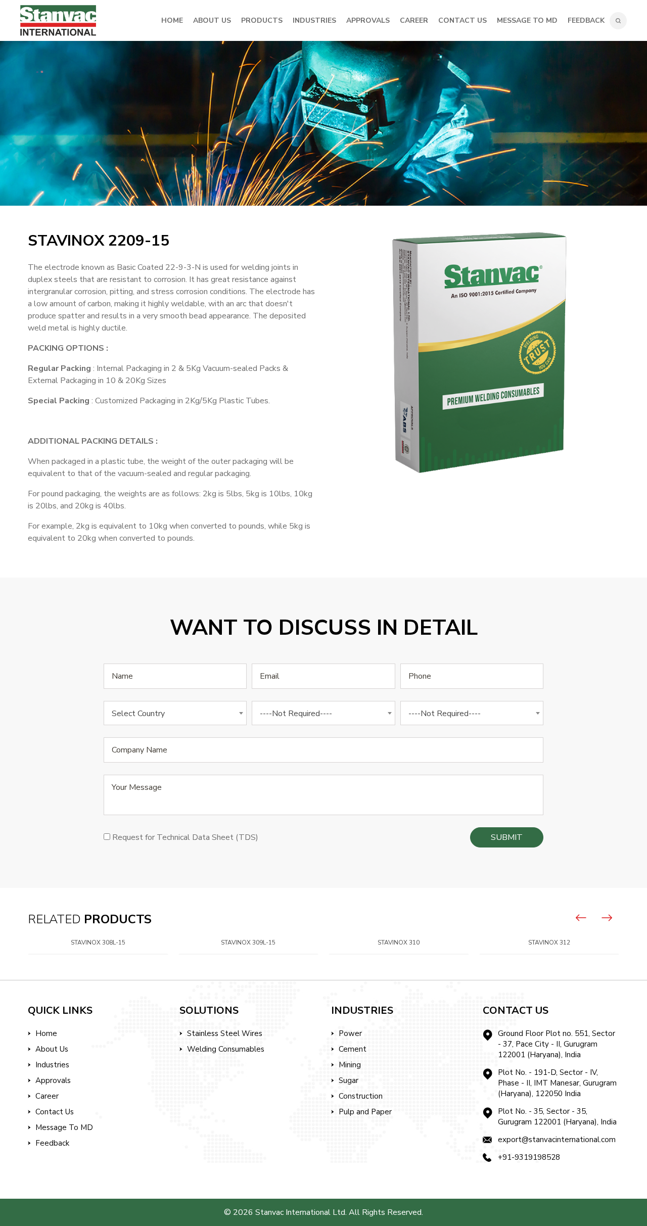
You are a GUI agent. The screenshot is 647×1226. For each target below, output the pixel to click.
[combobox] (175, 713)
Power (350, 1033)
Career (47, 1096)
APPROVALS (368, 20)
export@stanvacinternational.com (557, 1140)
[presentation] (581, 918)
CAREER (414, 20)
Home (46, 1033)
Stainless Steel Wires (224, 1033)
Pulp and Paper (365, 1112)
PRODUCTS (262, 20)
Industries (52, 1065)
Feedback (586, 20)
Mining (350, 1065)
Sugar (348, 1080)
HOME (172, 20)
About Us (51, 1049)
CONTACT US (462, 20)
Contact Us (54, 1112)
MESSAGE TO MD (527, 20)
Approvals (53, 1080)
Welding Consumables (225, 1049)
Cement (352, 1049)
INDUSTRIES (314, 20)
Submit (507, 837)
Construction (361, 1096)
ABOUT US (212, 20)
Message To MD (64, 1127)
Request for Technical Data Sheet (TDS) (185, 837)
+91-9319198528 (529, 1157)
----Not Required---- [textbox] (296, 713)
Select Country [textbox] (138, 713)
